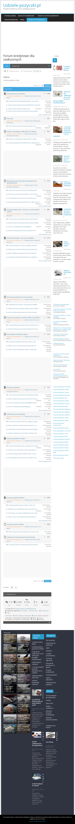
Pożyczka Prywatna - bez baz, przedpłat (20, 238)
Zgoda (31, 821)
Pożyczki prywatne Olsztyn (61, 448)
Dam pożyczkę (50, 640)
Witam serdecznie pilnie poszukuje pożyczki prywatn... (23, 111)
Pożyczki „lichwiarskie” (8, 659)
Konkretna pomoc (58, 343)
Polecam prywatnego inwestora (35, 682)
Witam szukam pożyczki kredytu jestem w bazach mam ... (24, 532)
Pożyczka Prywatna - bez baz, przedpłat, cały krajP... (22, 245)
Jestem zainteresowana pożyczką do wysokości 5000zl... (23, 223)
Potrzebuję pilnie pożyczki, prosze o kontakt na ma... (22, 457)
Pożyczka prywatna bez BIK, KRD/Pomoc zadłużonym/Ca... (24, 143)
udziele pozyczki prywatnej (16, 414)
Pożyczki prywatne (11, 20)
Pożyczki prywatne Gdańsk (61, 401)
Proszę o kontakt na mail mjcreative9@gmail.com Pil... (23, 403)
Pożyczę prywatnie (21, 639)
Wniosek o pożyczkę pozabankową (50, 713)
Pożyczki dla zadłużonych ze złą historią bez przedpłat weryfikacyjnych (37, 655)
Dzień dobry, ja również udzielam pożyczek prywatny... (23, 429)
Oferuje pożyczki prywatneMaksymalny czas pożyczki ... (23, 101)
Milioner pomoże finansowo (61, 360)
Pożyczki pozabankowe (26, 16)
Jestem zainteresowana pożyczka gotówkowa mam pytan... (24, 105)
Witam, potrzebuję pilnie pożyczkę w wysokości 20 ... (22, 230)
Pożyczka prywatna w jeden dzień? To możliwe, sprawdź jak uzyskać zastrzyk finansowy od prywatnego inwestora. (10, 683)
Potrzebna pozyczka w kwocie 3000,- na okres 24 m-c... (23, 194)
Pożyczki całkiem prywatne (9, 729)
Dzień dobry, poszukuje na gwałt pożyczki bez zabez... (23, 513)
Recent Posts (16, 66)
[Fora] (5, 71)
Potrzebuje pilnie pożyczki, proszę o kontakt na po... (22, 198)
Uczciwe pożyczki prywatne (10, 699)
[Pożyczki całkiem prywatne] (10, 725)
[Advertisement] (37, 38)
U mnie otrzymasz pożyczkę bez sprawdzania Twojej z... (23, 395)
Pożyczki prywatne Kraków (61, 389)
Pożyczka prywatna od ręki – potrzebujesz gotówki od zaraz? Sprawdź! (10, 636)
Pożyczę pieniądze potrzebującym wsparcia (60, 375)
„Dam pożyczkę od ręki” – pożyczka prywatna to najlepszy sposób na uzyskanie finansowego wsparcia (24, 664)
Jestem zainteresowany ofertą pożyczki (19, 109)
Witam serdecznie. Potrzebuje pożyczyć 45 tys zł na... (22, 425)
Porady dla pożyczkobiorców (48, 16)
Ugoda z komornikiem (67, 272)
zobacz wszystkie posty (44, 115)
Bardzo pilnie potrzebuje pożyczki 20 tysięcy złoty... (22, 126)
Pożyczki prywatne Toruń (60, 433)
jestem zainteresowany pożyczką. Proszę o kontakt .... (23, 312)
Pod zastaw (24, 611)
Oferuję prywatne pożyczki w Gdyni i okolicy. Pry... (22, 505)
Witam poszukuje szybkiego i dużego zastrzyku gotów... (23, 308)
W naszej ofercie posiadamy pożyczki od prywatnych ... (23, 219)
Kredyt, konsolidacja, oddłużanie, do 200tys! (21, 132)
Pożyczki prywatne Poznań (61, 392)
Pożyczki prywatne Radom (61, 428)
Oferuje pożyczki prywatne (16, 94)
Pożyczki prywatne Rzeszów (61, 439)
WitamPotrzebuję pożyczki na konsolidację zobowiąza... (23, 329)
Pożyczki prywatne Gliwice (61, 442)
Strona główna (10, 16)
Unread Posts (45, 611)
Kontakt (48, 700)
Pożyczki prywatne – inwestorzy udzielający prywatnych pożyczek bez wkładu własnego (24, 674)
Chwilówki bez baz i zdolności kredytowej (68, 213)
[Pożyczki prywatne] (23, 655)
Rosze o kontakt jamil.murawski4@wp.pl (19, 406)
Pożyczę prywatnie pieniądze (67, 184)
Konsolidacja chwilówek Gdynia (17, 334)
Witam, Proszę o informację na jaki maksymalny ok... (22, 345)
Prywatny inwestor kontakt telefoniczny (25, 609)
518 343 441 (57, 369)
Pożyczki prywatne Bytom (61, 455)
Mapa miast (49, 703)
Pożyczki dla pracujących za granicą (50, 665)
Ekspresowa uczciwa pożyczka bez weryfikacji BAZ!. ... (23, 190)
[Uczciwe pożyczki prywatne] (10, 695)
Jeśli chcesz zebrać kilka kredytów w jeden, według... (22, 139)
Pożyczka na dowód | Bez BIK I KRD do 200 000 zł (23, 318)
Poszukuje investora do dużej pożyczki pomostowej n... (23, 544)
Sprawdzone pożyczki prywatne (8, 708)
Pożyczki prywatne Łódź (60, 398)
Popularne (49, 651)
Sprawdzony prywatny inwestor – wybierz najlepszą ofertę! (10, 646)
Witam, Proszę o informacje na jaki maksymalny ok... (22, 450)
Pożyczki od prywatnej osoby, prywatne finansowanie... (23, 446)
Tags (8, 613)
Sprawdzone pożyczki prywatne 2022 (9, 718)
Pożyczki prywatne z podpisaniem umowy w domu (23, 697)
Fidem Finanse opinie (66, 244)
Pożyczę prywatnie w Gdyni (16, 438)
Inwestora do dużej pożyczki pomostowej (21, 537)
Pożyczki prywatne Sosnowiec (62, 431)
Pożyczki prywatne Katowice (61, 415)
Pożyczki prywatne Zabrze (61, 445)
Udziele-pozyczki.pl (22, 5)
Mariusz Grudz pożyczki (60, 365)
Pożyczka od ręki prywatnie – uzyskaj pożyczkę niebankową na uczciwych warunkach (10, 665)
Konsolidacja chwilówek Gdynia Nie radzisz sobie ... (22, 342)
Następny (47, 85)
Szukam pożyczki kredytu (15, 524)
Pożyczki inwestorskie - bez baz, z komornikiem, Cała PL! (23, 211)
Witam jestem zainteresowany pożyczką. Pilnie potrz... (23, 249)
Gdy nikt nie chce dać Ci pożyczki (67, 159)
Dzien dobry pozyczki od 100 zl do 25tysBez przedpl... (23, 421)
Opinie (22, 20)
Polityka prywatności (40, 821)
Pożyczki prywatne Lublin (60, 406)
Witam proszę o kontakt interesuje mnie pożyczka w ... (23, 509)
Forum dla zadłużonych (36, 20)
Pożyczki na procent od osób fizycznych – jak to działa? (24, 705)
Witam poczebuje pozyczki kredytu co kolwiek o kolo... (23, 433)
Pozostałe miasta (58, 458)
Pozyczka (10, 119)
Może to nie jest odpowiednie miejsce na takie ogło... (22, 349)
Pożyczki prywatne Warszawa (62, 387)
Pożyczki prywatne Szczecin (61, 403)
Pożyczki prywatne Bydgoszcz (62, 409)
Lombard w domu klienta (67, 68)
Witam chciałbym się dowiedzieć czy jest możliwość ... (22, 253)
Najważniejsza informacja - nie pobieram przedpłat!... (23, 304)
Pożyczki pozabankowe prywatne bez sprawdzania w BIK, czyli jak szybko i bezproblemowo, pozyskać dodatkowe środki (24, 723)
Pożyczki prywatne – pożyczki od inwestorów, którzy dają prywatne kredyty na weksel (24, 684)
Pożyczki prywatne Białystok (61, 412)
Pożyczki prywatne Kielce (60, 436)
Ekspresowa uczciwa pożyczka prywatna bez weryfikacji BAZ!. (22, 182)
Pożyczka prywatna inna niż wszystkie (19, 297)
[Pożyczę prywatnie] (23, 635)
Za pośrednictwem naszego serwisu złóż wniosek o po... (23, 325)
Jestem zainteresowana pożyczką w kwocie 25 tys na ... (23, 399)
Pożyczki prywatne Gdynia (15, 498)
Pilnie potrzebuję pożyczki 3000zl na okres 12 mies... (22, 454)
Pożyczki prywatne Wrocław (61, 395)
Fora (6, 66)
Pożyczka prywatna (13, 387)
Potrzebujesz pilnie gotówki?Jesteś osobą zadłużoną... (23, 257)
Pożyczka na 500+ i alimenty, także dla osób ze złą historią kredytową (24, 646)
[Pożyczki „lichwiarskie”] (10, 655)
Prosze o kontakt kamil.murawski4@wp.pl (19, 227)
